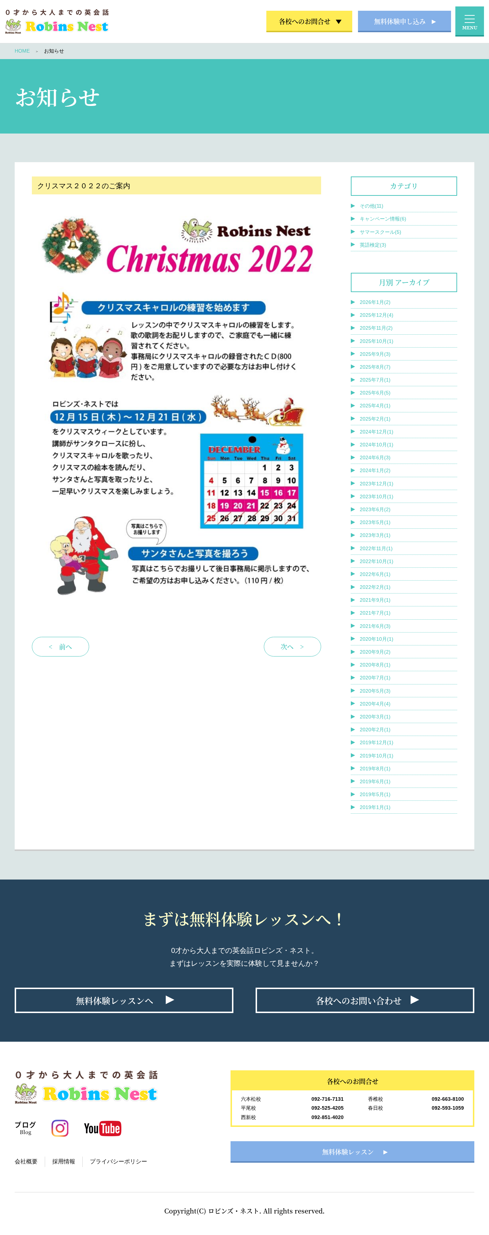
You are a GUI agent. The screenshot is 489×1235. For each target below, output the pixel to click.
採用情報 (63, 1161)
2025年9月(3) (375, 354)
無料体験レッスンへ (114, 1000)
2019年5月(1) (375, 794)
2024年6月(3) (375, 457)
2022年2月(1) (375, 587)
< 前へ (60, 646)
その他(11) (371, 206)
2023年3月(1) (375, 535)
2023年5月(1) (375, 522)
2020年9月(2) (375, 652)
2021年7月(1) (375, 613)
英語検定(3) (373, 245)
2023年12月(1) (376, 483)
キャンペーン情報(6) (383, 219)
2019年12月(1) (376, 742)
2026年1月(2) (375, 302)
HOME (22, 51)
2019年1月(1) (375, 807)
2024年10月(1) (376, 444)
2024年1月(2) (375, 470)
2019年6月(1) (375, 781)
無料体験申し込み (400, 21)
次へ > (292, 646)
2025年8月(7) (375, 367)
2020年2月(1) (375, 729)
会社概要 (26, 1161)
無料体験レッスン (348, 1151)
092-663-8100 (448, 1099)
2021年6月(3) (375, 626)
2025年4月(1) (375, 405)
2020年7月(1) (375, 678)
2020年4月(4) (375, 704)
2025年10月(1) (376, 341)
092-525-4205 (327, 1108)
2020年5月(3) (375, 691)
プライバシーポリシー (118, 1161)
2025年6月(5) (375, 393)
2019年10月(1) (376, 756)
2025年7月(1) (375, 380)
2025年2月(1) (375, 419)
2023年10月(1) (376, 496)
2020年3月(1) (375, 717)
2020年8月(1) (375, 665)
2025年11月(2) (376, 328)
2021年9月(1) (375, 600)
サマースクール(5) (380, 232)
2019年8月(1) (375, 768)
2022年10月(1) (376, 561)
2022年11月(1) (376, 548)
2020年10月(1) (376, 639)
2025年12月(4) (376, 315)
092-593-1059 (448, 1108)
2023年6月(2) (375, 509)
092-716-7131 (327, 1099)
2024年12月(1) (376, 432)
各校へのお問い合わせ (359, 1000)
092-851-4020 (327, 1117)
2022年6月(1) (375, 574)
